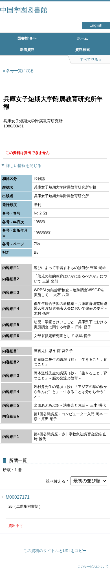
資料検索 (82, 49)
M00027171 (18, 497)
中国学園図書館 (23, 10)
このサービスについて (93, 566)
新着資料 (27, 49)
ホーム (82, 38)
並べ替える (55, 481)
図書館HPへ (27, 38)
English (95, 25)
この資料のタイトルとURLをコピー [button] (55, 550)
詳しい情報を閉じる (23, 165)
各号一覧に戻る (20, 70)
